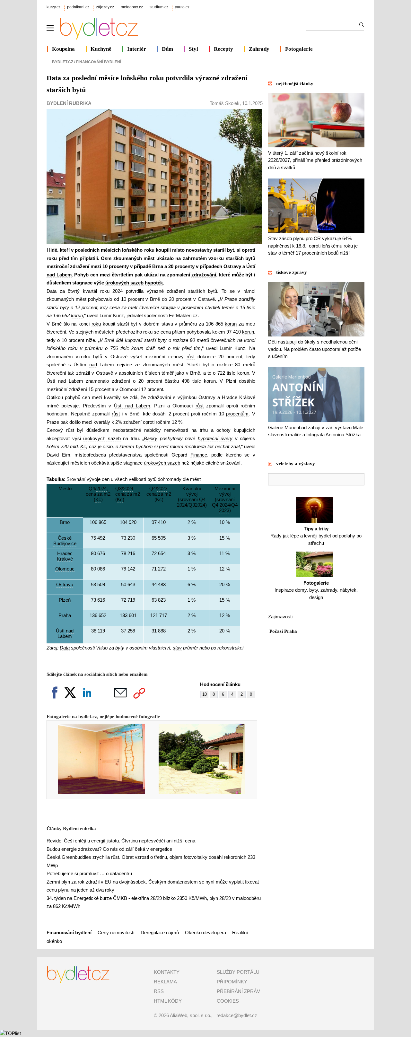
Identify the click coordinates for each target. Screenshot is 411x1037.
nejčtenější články (294, 83)
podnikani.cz (78, 7)
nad (93, 364)
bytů (250, 258)
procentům (237, 413)
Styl (193, 49)
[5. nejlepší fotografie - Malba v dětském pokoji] (97, 792)
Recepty (223, 49)
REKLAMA (165, 981)
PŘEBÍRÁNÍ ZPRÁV (238, 991)
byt (230, 250)
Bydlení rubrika (69, 103)
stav (177, 647)
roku (149, 250)
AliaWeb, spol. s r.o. (190, 1015)
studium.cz (159, 7)
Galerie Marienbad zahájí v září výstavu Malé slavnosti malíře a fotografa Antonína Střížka (315, 431)
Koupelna (63, 49)
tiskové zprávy (291, 272)
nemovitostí (176, 430)
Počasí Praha (283, 631)
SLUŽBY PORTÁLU (238, 972)
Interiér (136, 49)
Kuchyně (101, 49)
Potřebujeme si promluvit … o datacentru (89, 873)
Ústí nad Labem (65, 381)
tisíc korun (132, 348)
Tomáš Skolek (225, 103)
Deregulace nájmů (160, 932)
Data (52, 291)
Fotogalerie (299, 49)
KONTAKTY (166, 972)
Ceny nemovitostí (117, 932)
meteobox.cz (132, 7)
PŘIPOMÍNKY (232, 981)
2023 (162, 488)
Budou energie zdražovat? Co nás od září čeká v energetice (109, 849)
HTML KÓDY (168, 1001)
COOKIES (228, 1001)
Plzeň (65, 600)
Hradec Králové (65, 556)
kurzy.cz (53, 7)
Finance (198, 455)
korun (77, 315)
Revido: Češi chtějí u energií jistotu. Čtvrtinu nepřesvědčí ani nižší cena (121, 840)
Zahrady (259, 49)
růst (191, 356)
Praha (64, 615)
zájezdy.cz (105, 7)
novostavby (199, 250)
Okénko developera (205, 932)
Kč (83, 446)
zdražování (203, 274)
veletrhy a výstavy (295, 463)
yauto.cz (182, 7)
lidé (53, 250)
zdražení (79, 266)
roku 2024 (111, 291)
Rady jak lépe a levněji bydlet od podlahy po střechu (316, 536)
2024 (101, 488)
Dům (167, 49)
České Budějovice (64, 540)
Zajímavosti (280, 616)
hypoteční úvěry (215, 438)
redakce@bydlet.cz (236, 1015)
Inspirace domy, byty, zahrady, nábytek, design (316, 590)
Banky (150, 438)
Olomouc (64, 568)
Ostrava (64, 584)
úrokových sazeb (124, 282)
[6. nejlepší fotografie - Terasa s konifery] (197, 792)
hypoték (154, 282)
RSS (159, 991)
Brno (65, 522)
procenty (119, 266)
